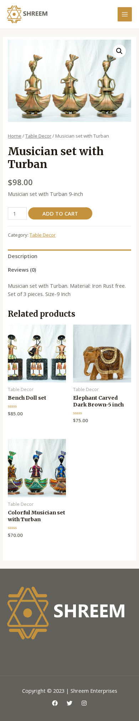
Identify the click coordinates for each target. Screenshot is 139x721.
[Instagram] (84, 703)
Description (22, 256)
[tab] (69, 256)
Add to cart (60, 213)
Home (14, 136)
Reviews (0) (22, 269)
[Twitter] (69, 703)
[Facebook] (55, 703)
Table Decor (38, 136)
